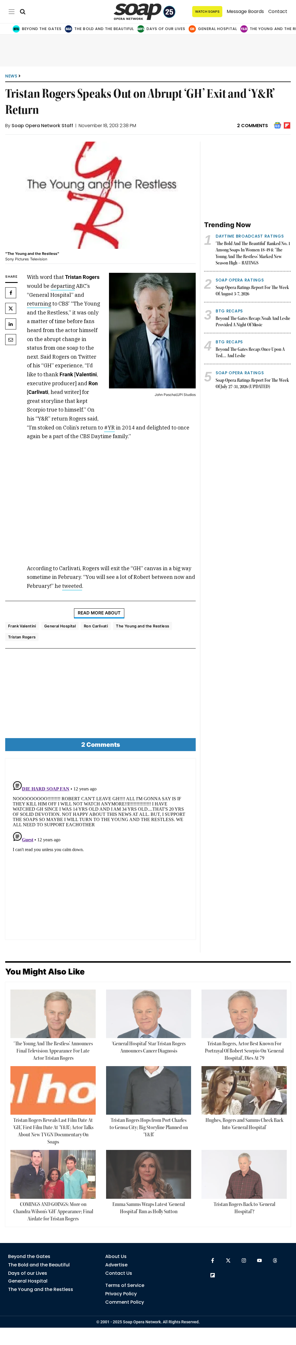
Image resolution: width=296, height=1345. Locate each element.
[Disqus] (100, 851)
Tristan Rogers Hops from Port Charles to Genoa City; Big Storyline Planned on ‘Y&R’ (149, 1128)
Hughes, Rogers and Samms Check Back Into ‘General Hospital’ (244, 1124)
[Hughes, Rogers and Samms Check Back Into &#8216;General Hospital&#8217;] (244, 1090)
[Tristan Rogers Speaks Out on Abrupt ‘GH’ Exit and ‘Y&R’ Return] (100, 195)
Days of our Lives (166, 28)
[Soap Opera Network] (144, 11)
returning (39, 303)
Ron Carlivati (96, 626)
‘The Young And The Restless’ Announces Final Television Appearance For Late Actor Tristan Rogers (53, 1051)
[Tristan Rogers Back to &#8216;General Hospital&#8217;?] (244, 1174)
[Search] (23, 11)
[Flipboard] (212, 1275)
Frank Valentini (22, 626)
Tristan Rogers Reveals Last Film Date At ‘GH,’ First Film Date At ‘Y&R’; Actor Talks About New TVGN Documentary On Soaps (53, 1131)
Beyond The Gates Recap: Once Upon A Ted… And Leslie (250, 353)
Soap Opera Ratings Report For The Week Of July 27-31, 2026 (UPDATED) (252, 384)
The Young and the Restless (142, 626)
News (11, 76)
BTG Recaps (229, 311)
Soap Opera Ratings (240, 280)
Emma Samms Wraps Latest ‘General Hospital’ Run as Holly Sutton (148, 1208)
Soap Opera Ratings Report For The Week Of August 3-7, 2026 (252, 291)
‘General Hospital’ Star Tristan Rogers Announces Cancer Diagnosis (149, 1047)
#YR (109, 427)
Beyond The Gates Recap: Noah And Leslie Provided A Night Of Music (253, 322)
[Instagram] (243, 1260)
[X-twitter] (228, 1260)
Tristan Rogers (22, 637)
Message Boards (245, 11)
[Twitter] (10, 308)
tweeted (72, 586)
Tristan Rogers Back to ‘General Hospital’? (244, 1208)
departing (63, 286)
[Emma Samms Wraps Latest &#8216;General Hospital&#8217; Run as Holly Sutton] (148, 1174)
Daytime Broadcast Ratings (250, 236)
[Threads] (275, 1260)
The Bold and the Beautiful (104, 28)
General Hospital (217, 28)
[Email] (10, 339)
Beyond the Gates (42, 28)
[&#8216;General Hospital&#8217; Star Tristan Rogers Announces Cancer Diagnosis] (148, 1014)
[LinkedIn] (10, 323)
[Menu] (11, 11)
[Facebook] (10, 292)
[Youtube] (259, 1260)
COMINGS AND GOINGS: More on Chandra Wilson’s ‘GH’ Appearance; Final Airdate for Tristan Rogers (53, 1212)
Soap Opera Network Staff (42, 125)
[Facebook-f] (212, 1260)
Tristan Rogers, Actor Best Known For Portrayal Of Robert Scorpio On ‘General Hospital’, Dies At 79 (244, 1051)
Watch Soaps (207, 12)
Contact (277, 11)
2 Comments (252, 125)
